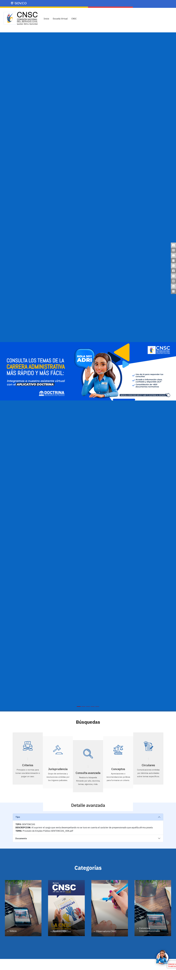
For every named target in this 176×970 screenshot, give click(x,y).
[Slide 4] (93, 706)
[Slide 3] (88, 706)
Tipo (17, 817)
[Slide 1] (79, 706)
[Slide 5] (97, 706)
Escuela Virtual (60, 18)
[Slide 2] (83, 706)
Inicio (46, 18)
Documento (21, 838)
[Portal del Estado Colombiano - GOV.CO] (19, 3)
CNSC (74, 18)
